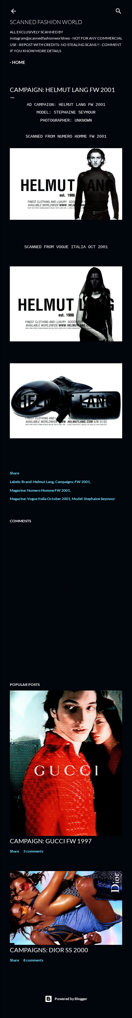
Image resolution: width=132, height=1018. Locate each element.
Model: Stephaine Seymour (93, 498)
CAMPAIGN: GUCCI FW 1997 (51, 841)
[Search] (118, 10)
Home (18, 62)
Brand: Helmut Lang (37, 481)
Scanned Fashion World (46, 22)
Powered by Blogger (71, 998)
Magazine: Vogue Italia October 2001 (40, 498)
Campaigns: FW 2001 (72, 481)
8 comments (33, 960)
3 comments (33, 851)
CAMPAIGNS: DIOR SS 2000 (49, 949)
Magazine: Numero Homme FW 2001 (40, 490)
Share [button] (14, 473)
